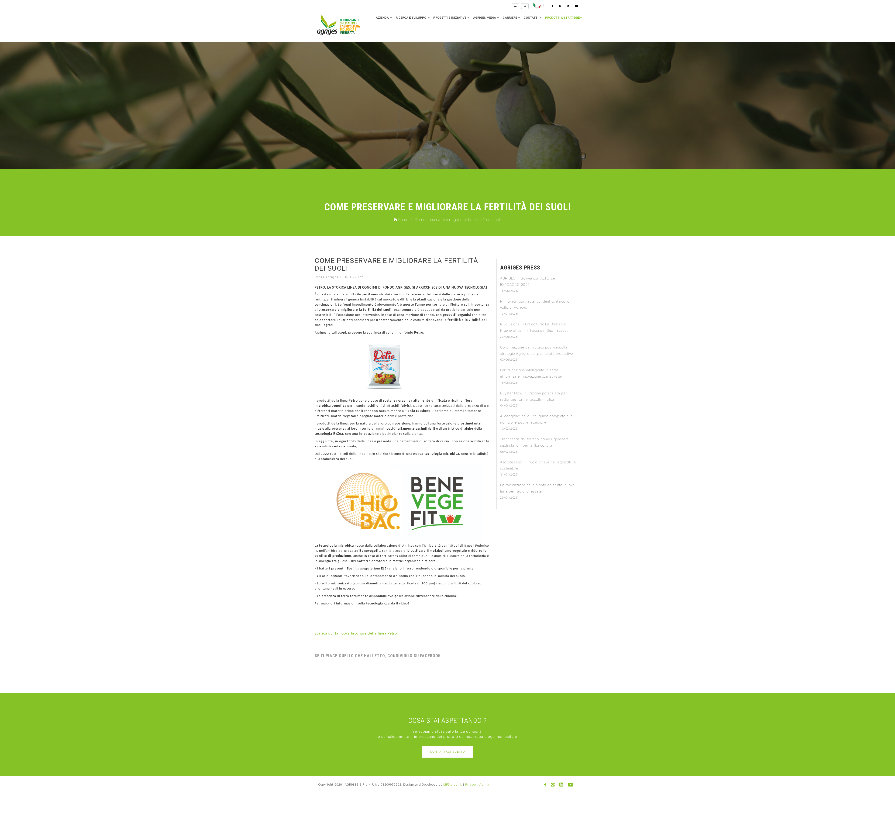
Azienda (383, 17)
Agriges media (485, 17)
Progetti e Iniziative (450, 17)
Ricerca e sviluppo (411, 17)
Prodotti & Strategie (562, 17)
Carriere (510, 17)
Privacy (471, 784)
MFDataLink (452, 784)
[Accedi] (515, 6)
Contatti (531, 17)
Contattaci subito (447, 751)
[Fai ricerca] (525, 6)
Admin (484, 784)
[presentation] (3, 96)
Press (402, 219)
